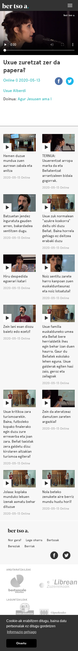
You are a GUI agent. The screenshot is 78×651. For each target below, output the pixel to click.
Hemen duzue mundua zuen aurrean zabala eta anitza (17, 163)
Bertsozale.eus (20, 584)
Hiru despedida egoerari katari (15, 278)
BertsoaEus (21, 5)
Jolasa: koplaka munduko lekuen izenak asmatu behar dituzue (19, 499)
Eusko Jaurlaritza (24, 614)
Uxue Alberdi (14, 90)
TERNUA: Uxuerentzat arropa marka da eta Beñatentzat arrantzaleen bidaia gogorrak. (57, 168)
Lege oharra (34, 540)
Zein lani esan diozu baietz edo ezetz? (18, 329)
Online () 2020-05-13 (21, 80)
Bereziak (14, 546)
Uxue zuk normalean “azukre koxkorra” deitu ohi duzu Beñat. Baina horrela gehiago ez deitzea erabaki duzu (58, 228)
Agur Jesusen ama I (35, 99)
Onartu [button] (21, 643)
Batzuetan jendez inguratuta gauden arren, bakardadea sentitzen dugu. (17, 223)
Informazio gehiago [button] (21, 632)
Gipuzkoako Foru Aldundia (57, 614)
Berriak (29, 546)
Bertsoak (53, 540)
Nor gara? (14, 540)
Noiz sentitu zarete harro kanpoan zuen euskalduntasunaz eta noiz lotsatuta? (57, 283)
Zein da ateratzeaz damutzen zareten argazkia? (56, 417)
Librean (58, 584)
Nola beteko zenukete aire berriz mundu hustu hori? (58, 497)
